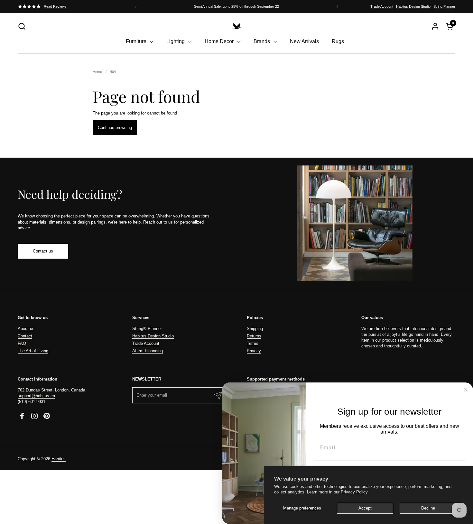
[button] (22, 26)
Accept (365, 508)
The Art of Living (33, 350)
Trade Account (381, 6)
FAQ (22, 343)
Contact (25, 336)
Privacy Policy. (355, 492)
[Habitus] (236, 26)
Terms (252, 343)
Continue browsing (115, 127)
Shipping (255, 328)
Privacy (254, 350)
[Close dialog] (466, 389)
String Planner (444, 6)
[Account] (435, 26)
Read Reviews (55, 6)
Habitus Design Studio (413, 6)
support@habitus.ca (36, 395)
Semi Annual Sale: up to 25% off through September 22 (236, 6)
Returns (254, 336)
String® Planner (147, 328)
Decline (428, 508)
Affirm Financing (147, 350)
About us (26, 328)
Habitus (58, 458)
